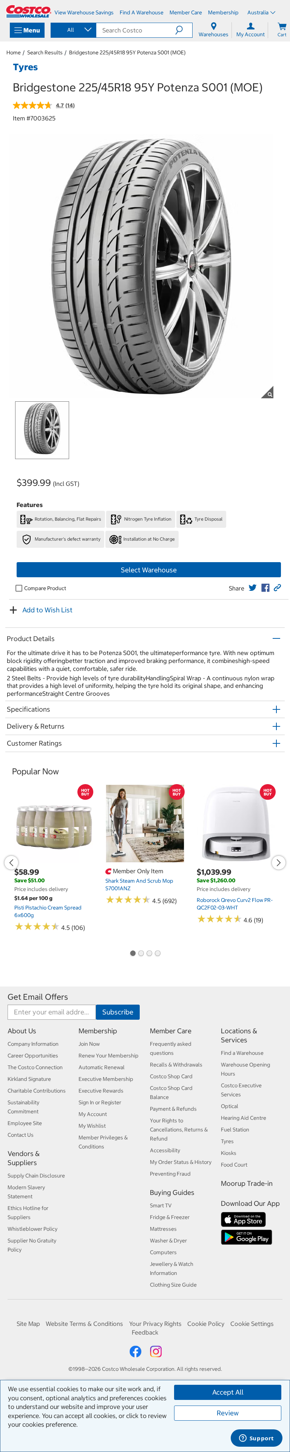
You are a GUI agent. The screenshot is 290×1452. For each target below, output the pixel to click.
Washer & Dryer (168, 1240)
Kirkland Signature (29, 1079)
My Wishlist (92, 1125)
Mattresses (163, 1228)
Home (13, 52)
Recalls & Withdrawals (176, 1064)
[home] (29, 11)
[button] (183, 30)
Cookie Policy (205, 1323)
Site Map (28, 1323)
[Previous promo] (11, 862)
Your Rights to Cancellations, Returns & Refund (179, 1129)
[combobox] (73, 30)
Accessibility (165, 1150)
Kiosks (228, 1153)
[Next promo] (278, 862)
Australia (257, 12)
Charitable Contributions (37, 1090)
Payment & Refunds (173, 1108)
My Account (93, 1114)
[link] (252, 588)
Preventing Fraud (170, 1173)
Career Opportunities (33, 1055)
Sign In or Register (100, 1102)
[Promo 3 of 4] (149, 954)
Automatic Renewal (102, 1067)
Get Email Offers (38, 997)
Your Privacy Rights (155, 1323)
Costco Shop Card (171, 1076)
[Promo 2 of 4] (141, 954)
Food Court (234, 1164)
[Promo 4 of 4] (157, 954)
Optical (229, 1106)
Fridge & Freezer (170, 1217)
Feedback (145, 1332)
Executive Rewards (101, 1090)
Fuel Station (235, 1129)
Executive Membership (106, 1079)
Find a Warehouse (242, 1053)
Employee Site (25, 1123)
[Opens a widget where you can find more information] (256, 1438)
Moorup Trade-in (247, 1183)
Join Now (89, 1043)
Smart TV (161, 1205)
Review (228, 1413)
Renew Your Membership (109, 1055)
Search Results (45, 52)
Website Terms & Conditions (84, 1323)
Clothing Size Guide (173, 1284)
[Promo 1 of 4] (133, 954)
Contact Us (21, 1134)
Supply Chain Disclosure (36, 1175)
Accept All (228, 1392)
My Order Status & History (180, 1162)
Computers (163, 1252)
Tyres (227, 1141)
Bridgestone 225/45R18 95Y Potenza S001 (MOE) (127, 52)
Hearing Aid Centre (243, 1117)
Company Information (33, 1043)
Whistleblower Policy (32, 1228)
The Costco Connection (35, 1067)
